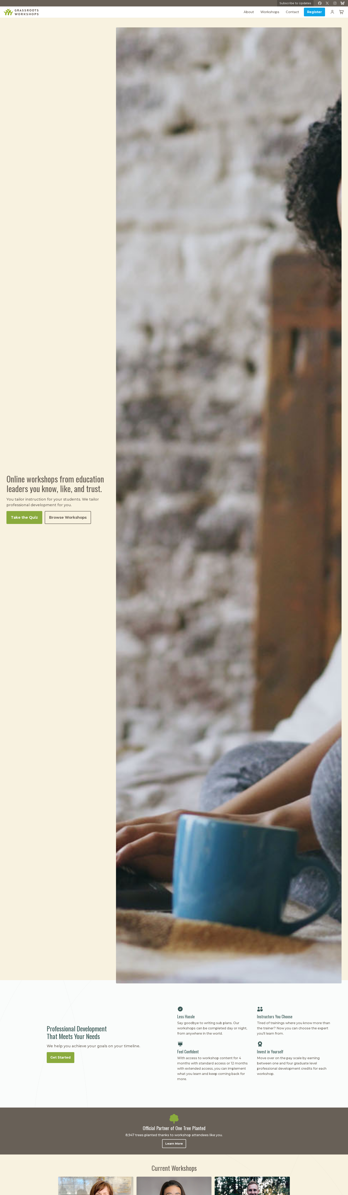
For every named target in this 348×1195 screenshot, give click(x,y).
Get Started (60, 1057)
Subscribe (295, 3)
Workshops (269, 12)
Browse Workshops (68, 517)
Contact (292, 12)
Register (314, 12)
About (249, 12)
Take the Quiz (24, 517)
